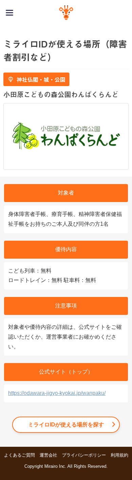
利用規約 (119, 455)
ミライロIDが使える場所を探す (66, 424)
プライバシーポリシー (84, 455)
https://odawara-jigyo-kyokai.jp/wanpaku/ (57, 393)
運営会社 (48, 455)
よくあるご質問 (19, 455)
